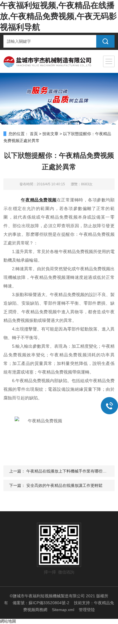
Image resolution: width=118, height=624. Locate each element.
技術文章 (50, 133)
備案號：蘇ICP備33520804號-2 (41, 602)
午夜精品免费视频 (38, 199)
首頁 (34, 133)
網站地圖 (8, 621)
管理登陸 (87, 609)
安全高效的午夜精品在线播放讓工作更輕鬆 (64, 485)
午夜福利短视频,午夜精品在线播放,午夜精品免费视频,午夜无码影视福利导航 (58, 16)
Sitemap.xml (63, 609)
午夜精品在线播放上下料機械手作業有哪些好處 (68, 471)
